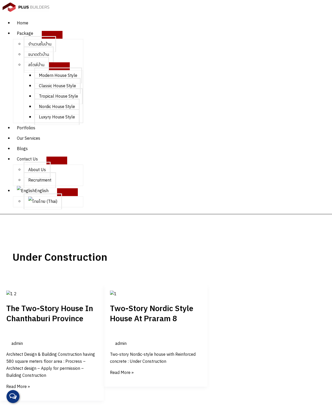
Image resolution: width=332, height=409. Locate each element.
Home (22, 23)
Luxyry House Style (57, 117)
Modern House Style (58, 75)
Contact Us (27, 159)
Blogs (22, 148)
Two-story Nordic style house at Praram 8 (151, 314)
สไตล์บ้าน (36, 65)
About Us (37, 169)
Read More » (18, 386)
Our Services (28, 138)
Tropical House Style (58, 96)
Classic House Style (57, 86)
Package (25, 33)
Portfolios (26, 128)
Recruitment (39, 180)
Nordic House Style (57, 106)
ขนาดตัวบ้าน (38, 54)
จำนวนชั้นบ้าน (39, 44)
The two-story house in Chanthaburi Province (49, 314)
